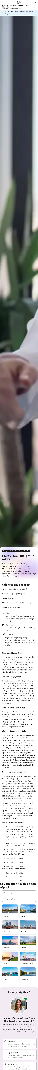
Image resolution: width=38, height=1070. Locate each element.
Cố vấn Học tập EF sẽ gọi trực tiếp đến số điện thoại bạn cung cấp (20, 1056)
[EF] (19, 2)
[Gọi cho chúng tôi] (35, 2)
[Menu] (34, 7)
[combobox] (19, 892)
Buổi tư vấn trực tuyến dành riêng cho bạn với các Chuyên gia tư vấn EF (19, 1045)
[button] (3, 2)
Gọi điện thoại (13, 1053)
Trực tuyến (11, 1041)
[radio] (20, 1044)
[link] (17, 7)
